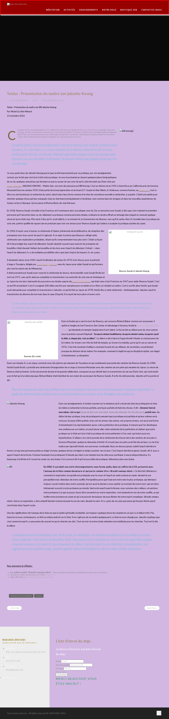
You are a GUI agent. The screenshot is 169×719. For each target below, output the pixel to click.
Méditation (53, 9)
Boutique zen (128, 9)
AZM (35, 100)
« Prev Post (14, 608)
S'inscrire (62, 674)
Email (58, 661)
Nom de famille (62, 665)
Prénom (59, 668)
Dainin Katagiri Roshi (46, 264)
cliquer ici (50, 575)
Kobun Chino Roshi (81, 281)
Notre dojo (109, 9)
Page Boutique (8, 677)
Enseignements (88, 9)
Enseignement (49, 100)
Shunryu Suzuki (14, 186)
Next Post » (152, 608)
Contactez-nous (151, 9)
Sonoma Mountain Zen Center (39, 577)
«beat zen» (144, 190)
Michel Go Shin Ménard (21, 596)
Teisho (61, 100)
